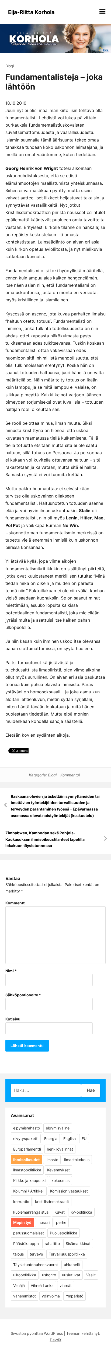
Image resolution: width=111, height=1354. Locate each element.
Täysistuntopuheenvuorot (35, 1264)
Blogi (9, 66)
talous (18, 1254)
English (69, 1138)
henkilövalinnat (60, 1149)
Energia (50, 1138)
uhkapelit (72, 1264)
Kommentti (15, 903)
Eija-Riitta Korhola (31, 12)
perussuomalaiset (28, 1233)
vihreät (66, 1285)
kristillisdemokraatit (52, 1201)
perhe (61, 1222)
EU (84, 1138)
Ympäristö (74, 1296)
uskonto (49, 1275)
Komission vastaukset (69, 1191)
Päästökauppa (26, 1243)
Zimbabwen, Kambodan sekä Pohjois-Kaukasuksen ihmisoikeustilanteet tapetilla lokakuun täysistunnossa (45, 839)
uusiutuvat (71, 1275)
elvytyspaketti (25, 1138)
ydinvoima (51, 1296)
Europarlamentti (27, 1149)
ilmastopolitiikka (27, 1170)
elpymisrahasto (26, 1128)
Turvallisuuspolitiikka (67, 1254)
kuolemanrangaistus (30, 1212)
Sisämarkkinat (78, 1243)
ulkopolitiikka (24, 1275)
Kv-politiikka (81, 1212)
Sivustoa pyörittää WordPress (37, 1333)
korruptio (21, 1201)
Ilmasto (52, 1159)
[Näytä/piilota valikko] (102, 12)
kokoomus (60, 1180)
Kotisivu (12, 1019)
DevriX (55, 1339)
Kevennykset (58, 1170)
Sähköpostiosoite (23, 995)
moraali (43, 1222)
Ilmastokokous (76, 1159)
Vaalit (91, 1275)
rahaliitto (52, 1243)
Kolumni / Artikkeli (28, 1191)
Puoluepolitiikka (63, 1233)
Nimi (11, 970)
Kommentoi (70, 775)
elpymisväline (58, 1128)
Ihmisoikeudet (26, 1159)
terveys (36, 1254)
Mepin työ (22, 1222)
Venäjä (19, 1285)
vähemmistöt (24, 1296)
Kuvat (59, 1212)
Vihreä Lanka (42, 1285)
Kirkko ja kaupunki (29, 1180)
